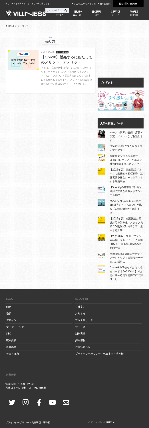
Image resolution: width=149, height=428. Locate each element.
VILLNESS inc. (109, 422)
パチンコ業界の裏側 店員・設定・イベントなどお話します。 (126, 136)
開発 (8, 306)
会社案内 (59, 12)
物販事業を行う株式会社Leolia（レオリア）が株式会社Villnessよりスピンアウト (126, 159)
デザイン (11, 320)
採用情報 (80, 340)
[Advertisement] (121, 55)
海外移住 (11, 346)
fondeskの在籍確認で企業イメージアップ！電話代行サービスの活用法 (126, 257)
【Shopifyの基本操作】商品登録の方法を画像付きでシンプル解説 (126, 191)
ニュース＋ (78, 12)
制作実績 (134, 12)
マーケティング (15, 326)
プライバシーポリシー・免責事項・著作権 (99, 353)
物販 (8, 313)
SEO (8, 333)
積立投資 (11, 340)
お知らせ (80, 313)
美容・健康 (12, 353)
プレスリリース (84, 320)
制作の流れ (105, 3)
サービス (115, 12)
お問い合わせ (129, 3)
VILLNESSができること (85, 3)
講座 (96, 12)
